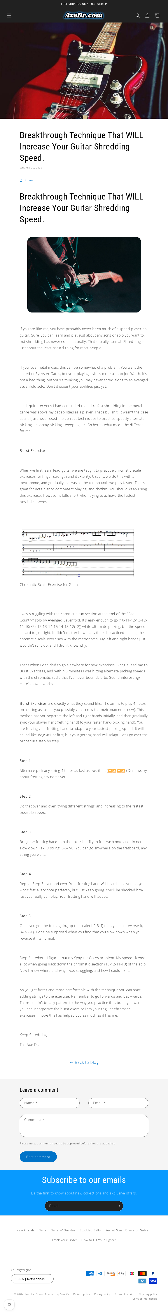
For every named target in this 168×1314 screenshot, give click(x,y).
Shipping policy (148, 1294)
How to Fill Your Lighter (98, 1240)
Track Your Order (64, 1240)
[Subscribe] (118, 1206)
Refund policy (81, 1294)
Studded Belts (90, 1230)
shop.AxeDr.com (34, 1294)
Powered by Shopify (57, 1294)
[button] (9, 15)
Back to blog (86, 1062)
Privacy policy (102, 1294)
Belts (42, 1230)
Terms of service (124, 1294)
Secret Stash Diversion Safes (127, 1230)
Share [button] (29, 180)
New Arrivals (25, 1230)
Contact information (145, 1298)
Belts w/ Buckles (63, 1230)
